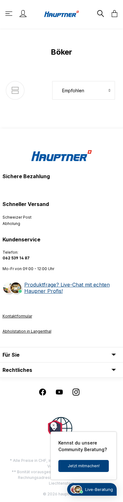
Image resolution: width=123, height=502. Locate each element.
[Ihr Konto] (23, 13)
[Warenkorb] (112, 13)
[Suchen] (100, 13)
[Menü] (9, 13)
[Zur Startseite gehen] (61, 13)
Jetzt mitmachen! (84, 465)
